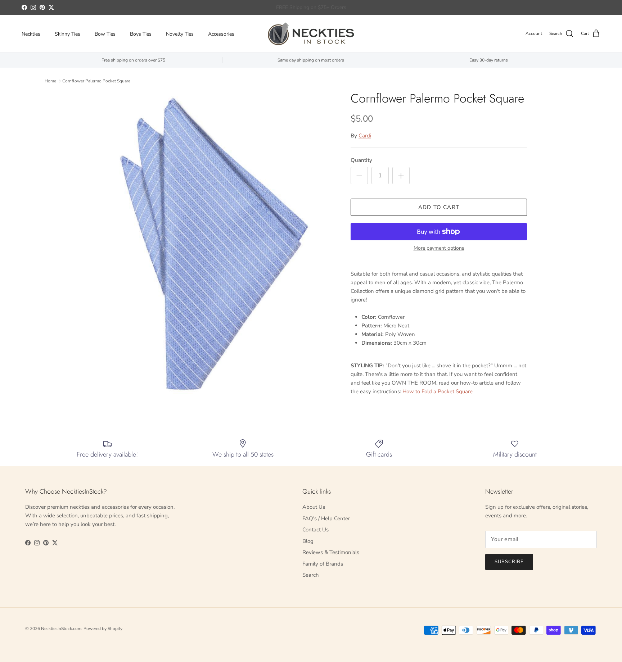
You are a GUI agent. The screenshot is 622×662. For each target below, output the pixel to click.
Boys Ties (141, 34)
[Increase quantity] (401, 175)
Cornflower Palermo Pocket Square (96, 81)
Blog (308, 541)
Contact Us (315, 529)
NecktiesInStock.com (61, 628)
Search (310, 575)
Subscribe (509, 561)
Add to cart (438, 207)
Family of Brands (322, 563)
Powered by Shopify (103, 628)
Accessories (221, 34)
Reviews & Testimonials (330, 552)
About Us (313, 507)
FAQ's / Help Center (326, 518)
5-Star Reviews (325, 8)
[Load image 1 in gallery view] (215, 243)
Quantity (361, 160)
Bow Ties (105, 34)
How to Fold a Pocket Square (437, 391)
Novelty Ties (180, 34)
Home (50, 81)
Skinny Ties (67, 34)
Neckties (31, 34)
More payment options (439, 248)
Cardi (365, 135)
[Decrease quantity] (359, 175)
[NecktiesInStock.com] (311, 33)
